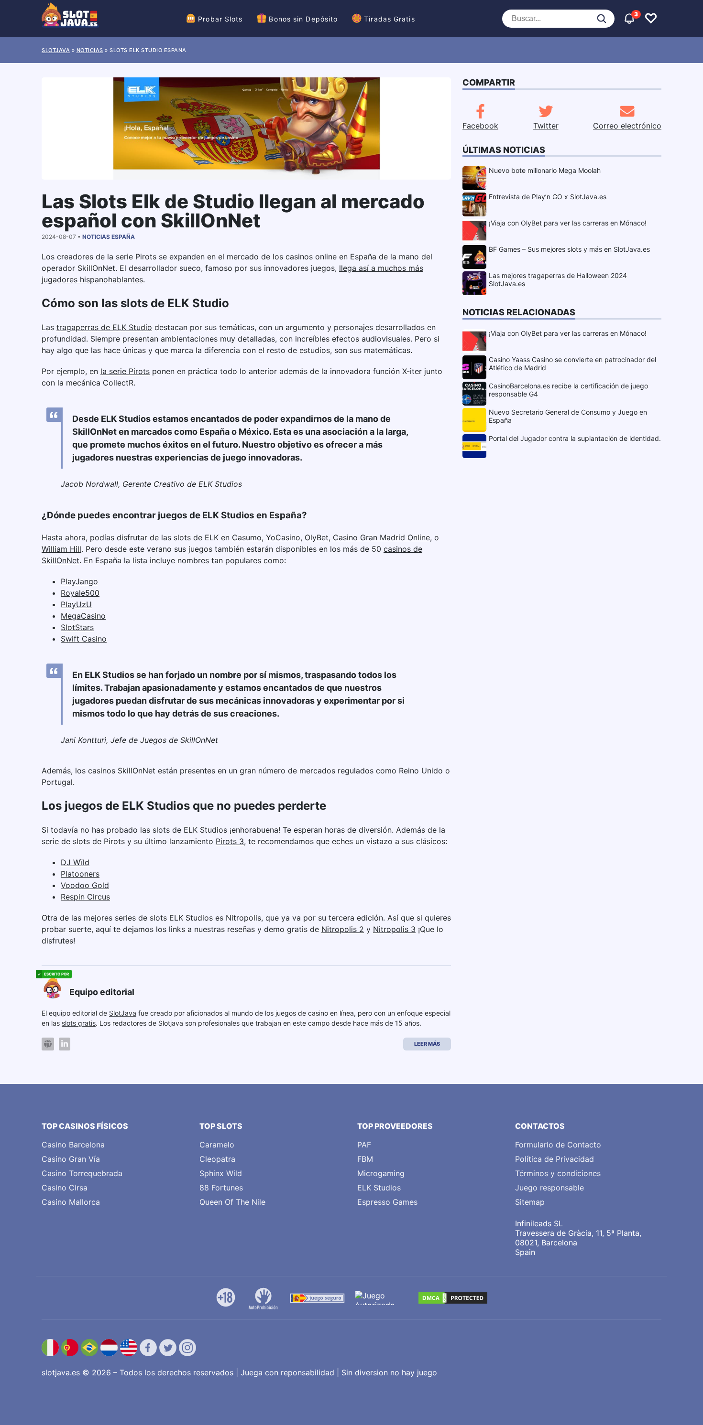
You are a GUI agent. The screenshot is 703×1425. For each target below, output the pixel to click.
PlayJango (79, 581)
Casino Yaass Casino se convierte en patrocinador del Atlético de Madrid (572, 363)
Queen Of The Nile (232, 1202)
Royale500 (80, 593)
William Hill (61, 549)
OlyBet (317, 537)
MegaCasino (83, 616)
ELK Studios (379, 1187)
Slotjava (56, 50)
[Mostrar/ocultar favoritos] (650, 18)
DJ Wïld (75, 862)
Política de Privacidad (554, 1159)
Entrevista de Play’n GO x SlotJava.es (547, 197)
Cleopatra (217, 1159)
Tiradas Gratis (389, 19)
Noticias (90, 50)
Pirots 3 (230, 841)
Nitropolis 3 (394, 929)
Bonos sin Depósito (303, 19)
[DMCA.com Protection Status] (453, 1298)
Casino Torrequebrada (82, 1173)
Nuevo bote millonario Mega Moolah (545, 170)
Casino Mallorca (71, 1202)
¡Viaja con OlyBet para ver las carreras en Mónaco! (568, 223)
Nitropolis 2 (342, 929)
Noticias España (108, 236)
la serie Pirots (125, 371)
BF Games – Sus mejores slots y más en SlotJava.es (569, 249)
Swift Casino (84, 638)
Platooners (80, 874)
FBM (365, 1159)
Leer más (427, 1043)
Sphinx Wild (220, 1173)
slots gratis (79, 1023)
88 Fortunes (221, 1187)
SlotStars (77, 627)
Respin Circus (85, 896)
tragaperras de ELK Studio (104, 327)
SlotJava (122, 1013)
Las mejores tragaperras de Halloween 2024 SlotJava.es (558, 279)
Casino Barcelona (73, 1144)
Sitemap (530, 1202)
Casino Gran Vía (71, 1159)
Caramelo (216, 1144)
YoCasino (283, 537)
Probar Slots (220, 19)
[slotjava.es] (70, 19)
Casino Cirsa (65, 1187)
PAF (364, 1144)
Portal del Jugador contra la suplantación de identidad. (575, 438)
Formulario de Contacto (558, 1144)
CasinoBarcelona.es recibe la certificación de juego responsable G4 (568, 390)
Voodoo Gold (85, 885)
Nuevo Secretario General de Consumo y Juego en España (568, 416)
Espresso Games (387, 1202)
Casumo (247, 537)
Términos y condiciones (558, 1173)
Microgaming (381, 1173)
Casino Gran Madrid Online (381, 537)
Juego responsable (549, 1187)
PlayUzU (76, 604)
